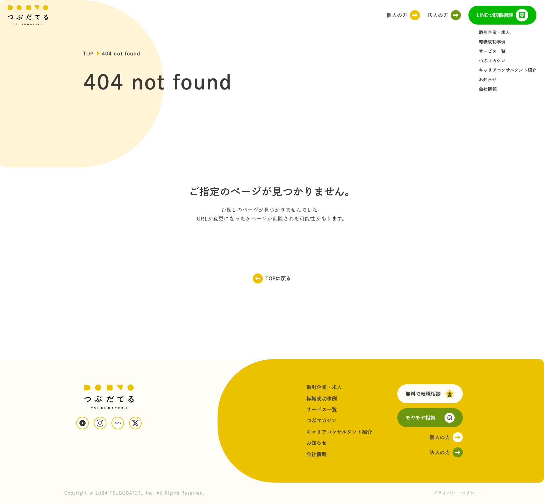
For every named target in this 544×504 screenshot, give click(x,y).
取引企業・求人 (494, 32)
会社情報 (488, 89)
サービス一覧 (492, 51)
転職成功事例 (492, 42)
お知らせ (488, 79)
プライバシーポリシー (456, 493)
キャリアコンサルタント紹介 (507, 70)
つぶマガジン (492, 61)
